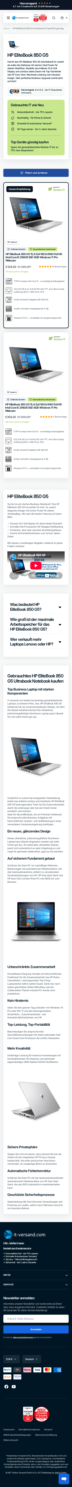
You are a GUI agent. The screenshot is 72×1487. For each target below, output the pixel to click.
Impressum (9, 1429)
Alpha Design (60, 1472)
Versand (48, 1429)
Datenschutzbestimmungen (23, 1337)
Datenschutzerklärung (46, 1435)
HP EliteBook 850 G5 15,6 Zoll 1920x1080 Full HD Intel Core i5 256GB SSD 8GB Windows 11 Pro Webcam (34, 257)
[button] (8, 17)
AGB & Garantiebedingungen (17, 1435)
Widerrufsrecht (10, 1440)
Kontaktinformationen (29, 1429)
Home (6, 28)
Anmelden (36, 1329)
